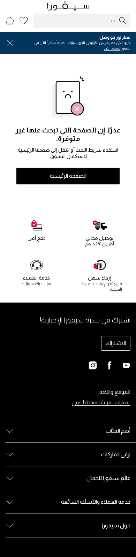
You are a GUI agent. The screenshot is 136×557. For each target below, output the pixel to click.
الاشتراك (116, 343)
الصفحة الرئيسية (68, 176)
